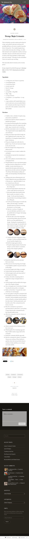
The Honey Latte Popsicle (9, 454)
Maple (9, 377)
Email (5, 508)
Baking (12, 33)
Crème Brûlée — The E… (13, 479)
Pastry (17, 33)
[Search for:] (14, 436)
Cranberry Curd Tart (8, 451)
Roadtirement (11, 473)
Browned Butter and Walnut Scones (12, 459)
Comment (22, 423)
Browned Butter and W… (13, 483)
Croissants (20, 374)
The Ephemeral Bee (6, 2)
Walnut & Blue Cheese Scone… (16, 483)
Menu (25, 2)
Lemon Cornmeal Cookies (10, 446)
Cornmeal (13, 374)
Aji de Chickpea (7, 448)
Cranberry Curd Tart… (13, 476)
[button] (10, 232)
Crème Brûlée (7, 457)
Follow (7, 521)
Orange (14, 377)
